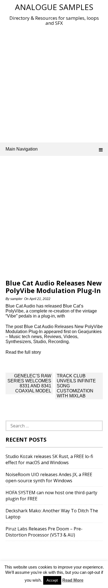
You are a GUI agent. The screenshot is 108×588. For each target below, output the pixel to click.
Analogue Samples (54, 7)
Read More (72, 580)
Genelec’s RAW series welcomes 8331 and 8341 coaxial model (29, 383)
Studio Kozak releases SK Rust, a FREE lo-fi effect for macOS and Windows (49, 459)
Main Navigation (22, 149)
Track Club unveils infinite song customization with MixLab (76, 385)
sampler (16, 299)
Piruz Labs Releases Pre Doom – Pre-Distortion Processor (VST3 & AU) (44, 532)
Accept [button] (52, 580)
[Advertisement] (54, 83)
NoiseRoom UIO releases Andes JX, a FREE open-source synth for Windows (49, 477)
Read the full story (23, 352)
